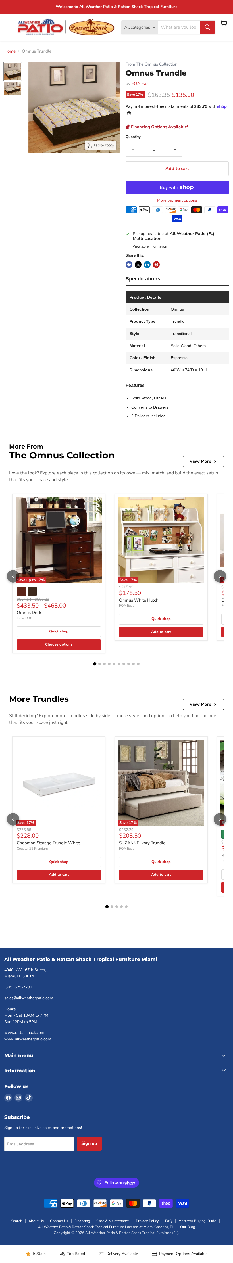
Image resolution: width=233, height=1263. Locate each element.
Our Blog (187, 1227)
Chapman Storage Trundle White (48, 843)
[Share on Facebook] (129, 264)
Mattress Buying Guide (197, 1221)
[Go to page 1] (95, 663)
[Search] (207, 27)
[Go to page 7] (123, 664)
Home (10, 51)
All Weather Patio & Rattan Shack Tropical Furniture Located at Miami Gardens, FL (106, 1227)
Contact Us (59, 1221)
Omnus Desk (29, 612)
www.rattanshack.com (24, 1032)
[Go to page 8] (128, 664)
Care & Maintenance (113, 1221)
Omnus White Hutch (139, 600)
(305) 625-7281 (18, 987)
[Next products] (220, 576)
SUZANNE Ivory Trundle (142, 843)
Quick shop (58, 631)
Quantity (133, 137)
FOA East (141, 83)
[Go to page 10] (138, 664)
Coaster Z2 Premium (32, 848)
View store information (150, 246)
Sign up (89, 1143)
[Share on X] (138, 264)
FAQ (168, 1221)
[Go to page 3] (104, 664)
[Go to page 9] (133, 664)
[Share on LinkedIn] (147, 264)
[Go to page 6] (119, 664)
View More (200, 461)
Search (16, 1221)
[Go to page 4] (109, 664)
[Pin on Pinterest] (156, 264)
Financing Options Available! (159, 127)
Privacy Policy (147, 1221)
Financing (82, 1221)
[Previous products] (13, 576)
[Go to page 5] (114, 664)
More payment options (177, 200)
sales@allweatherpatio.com (28, 998)
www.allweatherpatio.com (27, 1039)
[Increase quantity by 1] (175, 149)
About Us (36, 1221)
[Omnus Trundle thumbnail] (13, 71)
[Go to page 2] (99, 664)
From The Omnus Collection (151, 64)
